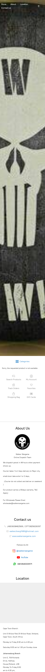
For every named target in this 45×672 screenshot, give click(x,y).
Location (24, 4)
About (13, 4)
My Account (31, 379)
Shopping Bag (14, 397)
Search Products (13, 379)
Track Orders (13, 388)
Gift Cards (31, 397)
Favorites (31, 388)
